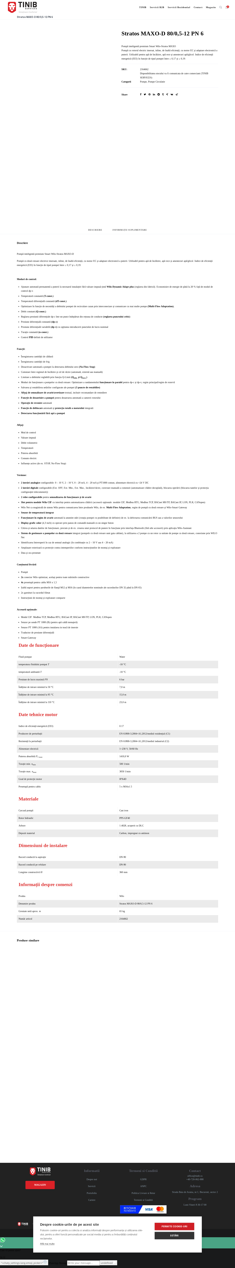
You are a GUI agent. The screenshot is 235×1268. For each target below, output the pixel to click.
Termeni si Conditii (143, 1200)
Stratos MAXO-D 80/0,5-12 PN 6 (35, 17)
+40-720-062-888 (195, 1179)
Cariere (91, 1200)
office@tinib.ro (194, 1176)
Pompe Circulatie (156, 81)
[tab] (95, 231)
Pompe (143, 81)
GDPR (143, 1179)
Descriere (95, 230)
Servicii (91, 1186)
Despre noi (92, 1179)
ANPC (143, 1186)
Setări (174, 1235)
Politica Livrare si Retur (143, 1193)
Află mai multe (47, 1244)
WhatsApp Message (57, 1263)
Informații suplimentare (130, 230)
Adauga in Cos (29, 989)
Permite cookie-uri (175, 1226)
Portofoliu (92, 1193)
